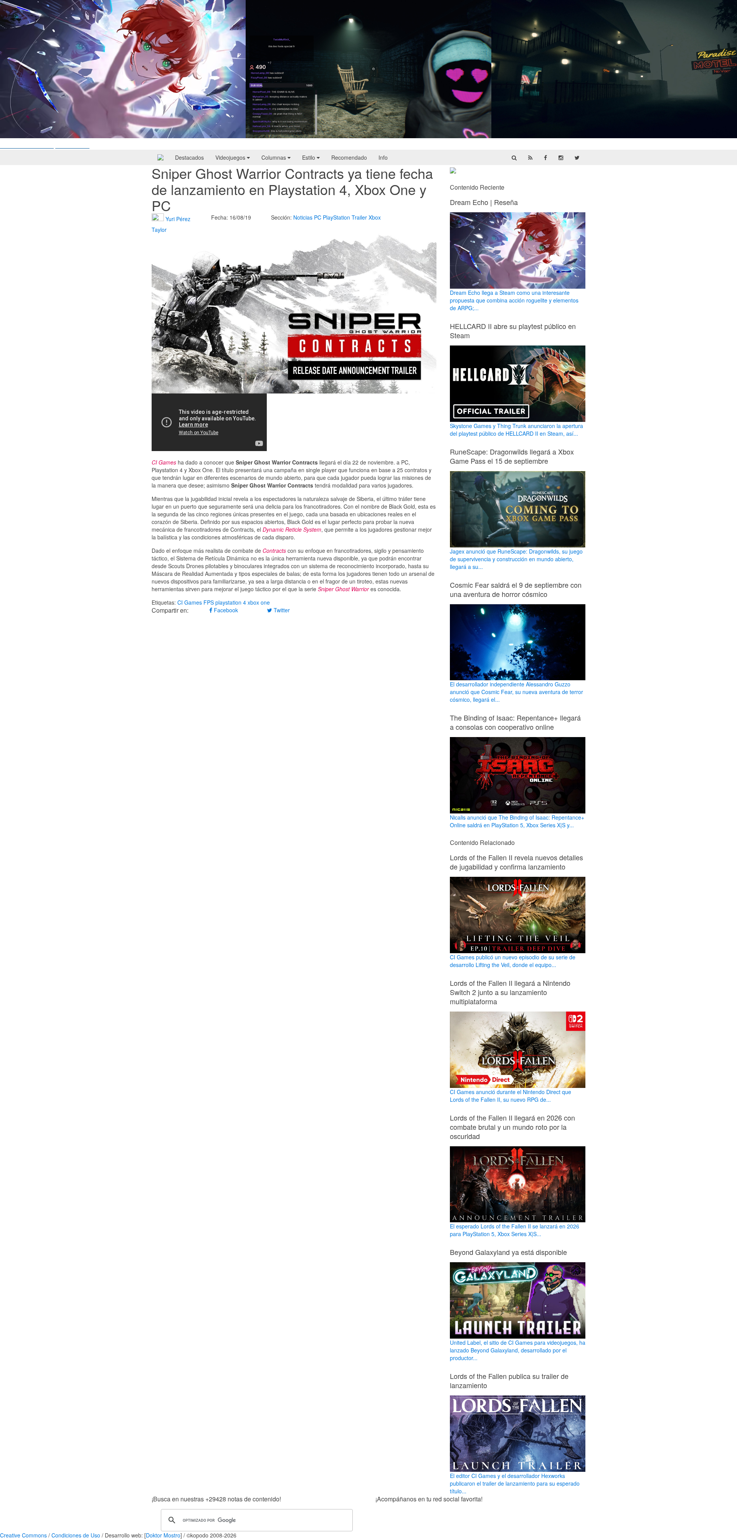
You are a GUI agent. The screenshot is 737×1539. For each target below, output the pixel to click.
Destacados (189, 157)
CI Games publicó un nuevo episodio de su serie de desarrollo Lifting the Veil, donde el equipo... (512, 961)
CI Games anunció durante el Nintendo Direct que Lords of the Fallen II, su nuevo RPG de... (510, 1095)
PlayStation (336, 217)
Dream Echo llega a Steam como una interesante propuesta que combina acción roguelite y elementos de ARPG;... (514, 300)
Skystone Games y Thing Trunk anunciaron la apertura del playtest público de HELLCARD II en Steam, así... (516, 429)
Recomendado (349, 157)
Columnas (274, 157)
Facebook (225, 610)
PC (317, 217)
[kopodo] (160, 157)
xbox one (259, 602)
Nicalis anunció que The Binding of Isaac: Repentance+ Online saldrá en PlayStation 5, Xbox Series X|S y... (517, 821)
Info (383, 157)
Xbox (374, 217)
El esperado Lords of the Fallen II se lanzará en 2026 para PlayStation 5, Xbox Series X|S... (514, 1230)
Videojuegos (231, 157)
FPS (208, 602)
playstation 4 (230, 602)
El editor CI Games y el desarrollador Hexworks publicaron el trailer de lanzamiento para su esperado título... (515, 1483)
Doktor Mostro (163, 1535)
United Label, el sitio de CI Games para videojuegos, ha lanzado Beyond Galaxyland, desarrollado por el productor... (517, 1350)
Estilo (309, 157)
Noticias (302, 217)
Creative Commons (23, 1535)
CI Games (189, 602)
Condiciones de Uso (75, 1535)
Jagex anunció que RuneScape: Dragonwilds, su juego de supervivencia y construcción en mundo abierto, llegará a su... (516, 558)
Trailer (359, 217)
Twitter (281, 610)
